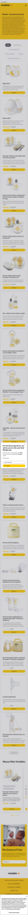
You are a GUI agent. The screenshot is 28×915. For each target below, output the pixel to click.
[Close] (26, 896)
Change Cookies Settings (14, 912)
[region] (14, 904)
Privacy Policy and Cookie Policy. (13, 908)
